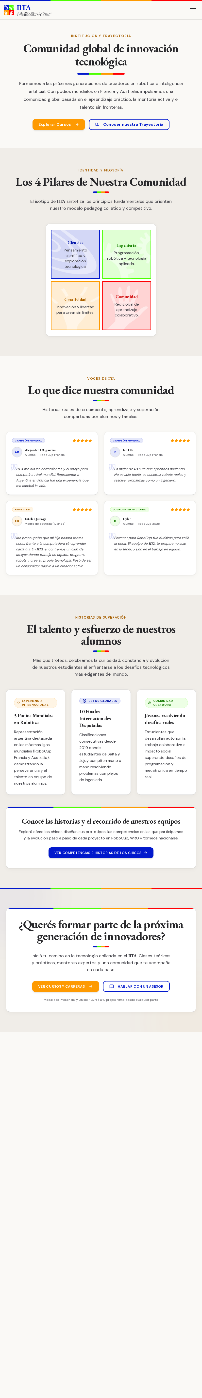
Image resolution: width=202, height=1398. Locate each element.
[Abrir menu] (193, 10)
